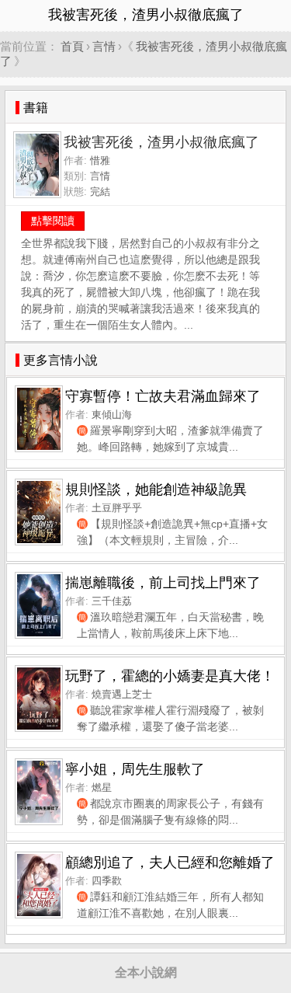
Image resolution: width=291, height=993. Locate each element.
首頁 (72, 46)
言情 (104, 46)
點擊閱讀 (52, 220)
